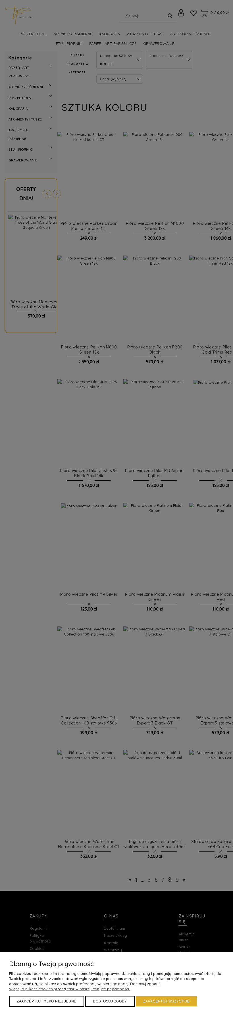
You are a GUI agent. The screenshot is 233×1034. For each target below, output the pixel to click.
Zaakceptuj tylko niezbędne (46, 1001)
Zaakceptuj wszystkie (166, 1001)
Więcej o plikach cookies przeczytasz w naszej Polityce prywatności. (69, 989)
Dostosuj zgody (110, 1001)
